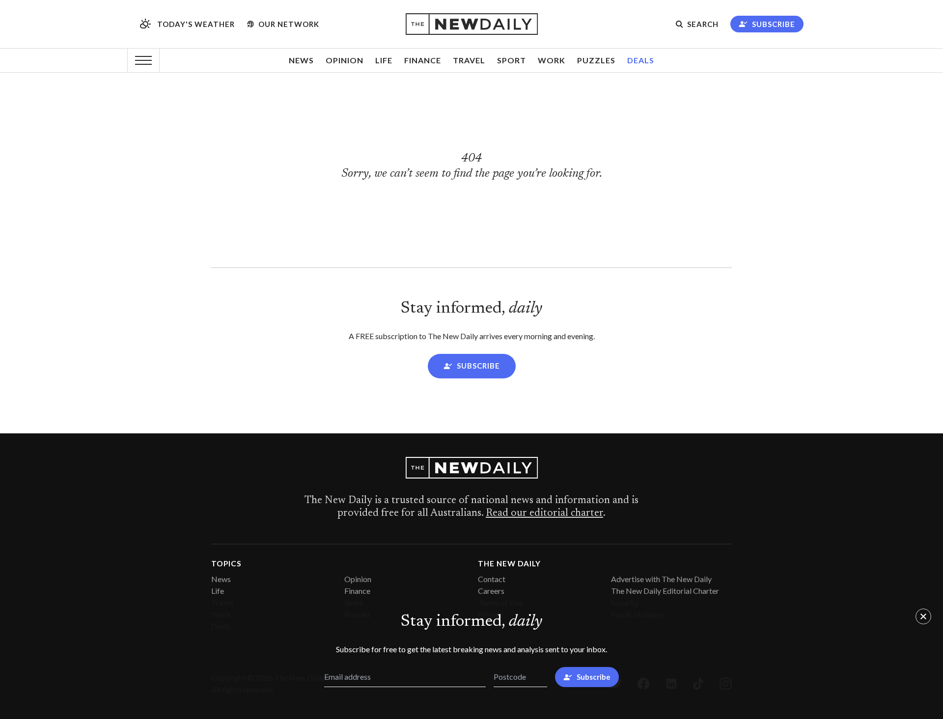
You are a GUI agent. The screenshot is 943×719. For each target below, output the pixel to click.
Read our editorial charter (544, 513)
